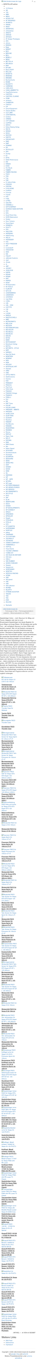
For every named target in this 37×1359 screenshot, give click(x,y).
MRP (7, 350)
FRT (7, 197)
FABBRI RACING (11, 172)
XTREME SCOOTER (12, 592)
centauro (8, 100)
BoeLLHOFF (10, 70)
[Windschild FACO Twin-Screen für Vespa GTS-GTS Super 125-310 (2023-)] (9, 897)
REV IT (8, 438)
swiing (8, 532)
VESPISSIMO (10, 569)
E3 (6, 156)
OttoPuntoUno (10, 377)
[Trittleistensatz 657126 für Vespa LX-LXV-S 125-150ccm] (9, 679)
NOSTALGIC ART (11, 366)
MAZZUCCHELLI (11, 317)
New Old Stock (10, 354)
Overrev (8, 379)
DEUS (8, 133)
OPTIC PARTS (10, 375)
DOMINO (9, 145)
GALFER (8, 203)
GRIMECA (9, 225)
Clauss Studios (10, 111)
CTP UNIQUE (10, 121)
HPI (7, 246)
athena (8, 43)
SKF (7, 498)
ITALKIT (8, 256)
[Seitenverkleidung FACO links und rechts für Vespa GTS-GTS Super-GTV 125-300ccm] (9, 806)
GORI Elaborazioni (12, 217)
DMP (7, 143)
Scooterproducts (11, 452)
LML (7, 303)
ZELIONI (8, 602)
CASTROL (9, 94)
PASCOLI (9, 385)
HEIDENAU (9, 233)
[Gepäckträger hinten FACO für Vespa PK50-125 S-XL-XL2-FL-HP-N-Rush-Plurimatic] (9, 1317)
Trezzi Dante (10, 549)
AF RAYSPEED (10, 20)
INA (7, 254)
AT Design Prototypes (13, 39)
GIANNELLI (9, 205)
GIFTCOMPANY (11, 207)
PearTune (9, 387)
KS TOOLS (9, 287)
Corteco (8, 117)
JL (6, 264)
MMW (7, 340)
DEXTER (8, 135)
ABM (7, 14)
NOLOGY (9, 364)
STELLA (8, 522)
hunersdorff (9, 248)
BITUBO (8, 68)
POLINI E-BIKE (10, 407)
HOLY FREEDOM (11, 244)
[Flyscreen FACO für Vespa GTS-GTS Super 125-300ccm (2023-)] (9, 790)
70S (7, 12)
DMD (7, 141)
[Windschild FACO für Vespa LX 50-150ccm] (9, 824)
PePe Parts (9, 389)
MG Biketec (9, 332)
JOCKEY (8, 268)
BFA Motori (9, 63)
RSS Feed (9, 1340)
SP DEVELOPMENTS (13, 508)
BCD (7, 51)
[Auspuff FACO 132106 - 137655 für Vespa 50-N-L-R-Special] (9, 1227)
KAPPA (8, 272)
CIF (7, 106)
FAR (7, 180)
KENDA (8, 276)
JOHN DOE (9, 270)
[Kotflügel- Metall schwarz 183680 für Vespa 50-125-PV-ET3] (9, 1144)
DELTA (8, 129)
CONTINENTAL (11, 115)
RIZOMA (8, 440)
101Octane (9, 8)
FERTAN (8, 186)
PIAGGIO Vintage (11, 393)
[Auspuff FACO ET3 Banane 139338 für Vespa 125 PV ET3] (9, 1259)
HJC (7, 242)
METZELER (9, 330)
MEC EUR (9, 323)
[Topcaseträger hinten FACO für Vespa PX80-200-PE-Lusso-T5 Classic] (9, 1192)
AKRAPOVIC (10, 29)
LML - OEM (9, 305)
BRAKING (9, 76)
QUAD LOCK (10, 414)
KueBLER (9, 289)
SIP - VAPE (9, 479)
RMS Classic (10, 444)
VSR (7, 584)
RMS (7, 442)
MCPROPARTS (11, 321)
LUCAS (8, 313)
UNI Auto (9, 557)
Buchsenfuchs (10, 80)
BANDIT (8, 49)
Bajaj (7, 47)
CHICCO (8, 104)
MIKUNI (8, 336)
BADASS (8, 45)
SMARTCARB (10, 502)
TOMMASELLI (10, 545)
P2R (7, 381)
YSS (7, 598)
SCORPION (9, 457)
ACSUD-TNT (10, 18)
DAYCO (8, 125)
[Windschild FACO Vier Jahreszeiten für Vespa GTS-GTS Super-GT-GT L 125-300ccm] (9, 1018)
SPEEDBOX (9, 514)
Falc (7, 178)
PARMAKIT (9, 383)
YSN (7, 596)
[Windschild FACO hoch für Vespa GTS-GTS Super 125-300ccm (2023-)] (9, 867)
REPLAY (8, 434)
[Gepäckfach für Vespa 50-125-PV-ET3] (9, 1272)
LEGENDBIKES (11, 293)
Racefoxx (9, 420)
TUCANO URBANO (12, 551)
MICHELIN (9, 334)
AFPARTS (9, 22)
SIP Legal (9, 483)
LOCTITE (9, 307)
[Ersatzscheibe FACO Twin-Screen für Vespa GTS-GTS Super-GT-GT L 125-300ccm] (9, 946)
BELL (7, 55)
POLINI (8, 405)
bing (18, 1354)
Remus (8, 432)
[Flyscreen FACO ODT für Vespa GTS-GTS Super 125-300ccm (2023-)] (9, 774)
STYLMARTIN (10, 526)
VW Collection (10, 586)
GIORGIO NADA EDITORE (14, 209)
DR (7, 147)
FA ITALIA (9, 168)
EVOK (7, 166)
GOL (7, 213)
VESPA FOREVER (11, 563)
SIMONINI (9, 475)
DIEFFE (8, 137)
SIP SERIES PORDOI (13, 487)
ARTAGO (9, 37)
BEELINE (9, 53)
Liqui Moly (9, 299)
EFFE (7, 158)
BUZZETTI (9, 84)
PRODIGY (9, 412)
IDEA (7, 252)
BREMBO (9, 78)
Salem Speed (10, 448)
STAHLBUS (9, 520)
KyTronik (8, 291)
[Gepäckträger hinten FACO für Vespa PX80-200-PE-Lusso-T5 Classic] (9, 1176)
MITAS (8, 338)
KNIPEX (8, 280)
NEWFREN (9, 356)
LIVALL (8, 301)
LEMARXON (10, 295)
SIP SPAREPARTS (12, 491)
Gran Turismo (10, 221)
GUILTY (8, 227)
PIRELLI (8, 397)
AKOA (7, 27)
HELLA (8, 237)
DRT (7, 151)
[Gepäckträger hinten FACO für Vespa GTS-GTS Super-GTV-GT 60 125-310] (9, 1094)
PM (7, 401)
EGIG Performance (12, 160)
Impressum (9, 1345)
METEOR (9, 326)
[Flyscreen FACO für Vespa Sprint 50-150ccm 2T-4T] (9, 837)
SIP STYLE (9, 493)
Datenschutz (10, 1342)
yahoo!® (25, 1354)
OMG (7, 371)
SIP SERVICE (10, 489)
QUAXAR (9, 418)
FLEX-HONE (10, 188)
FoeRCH (8, 190)
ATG (7, 41)
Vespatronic (9, 567)
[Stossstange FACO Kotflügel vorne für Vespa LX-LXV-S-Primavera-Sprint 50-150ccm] (9, 1054)
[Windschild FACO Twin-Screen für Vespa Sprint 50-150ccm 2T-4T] (9, 914)
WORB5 (8, 588)
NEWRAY (9, 358)
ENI (7, 162)
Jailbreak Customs (12, 258)
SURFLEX (9, 530)
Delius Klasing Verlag (12, 127)
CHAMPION (9, 102)
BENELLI (9, 57)
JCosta (8, 262)
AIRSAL (8, 25)
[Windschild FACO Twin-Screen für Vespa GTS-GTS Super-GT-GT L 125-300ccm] (9, 987)
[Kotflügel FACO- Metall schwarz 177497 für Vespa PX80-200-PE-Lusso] (9, 1159)
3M (7, 10)
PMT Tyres (9, 403)
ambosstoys (9, 31)
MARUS (8, 315)
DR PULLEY (10, 149)
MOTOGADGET (11, 342)
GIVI (7, 211)
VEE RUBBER (10, 561)
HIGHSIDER (10, 240)
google (13, 1354)
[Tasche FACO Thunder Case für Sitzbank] (9, 708)
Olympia (8, 369)
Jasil (7, 260)
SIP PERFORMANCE (12, 485)
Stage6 (8, 518)
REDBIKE (9, 430)
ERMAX (8, 164)
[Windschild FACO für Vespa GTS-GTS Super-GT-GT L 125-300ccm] (9, 694)
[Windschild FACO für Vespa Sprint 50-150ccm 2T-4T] (9, 882)
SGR (7, 465)
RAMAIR (8, 422)
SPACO (8, 512)
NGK (7, 360)
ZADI (7, 600)
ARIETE (8, 33)
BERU (8, 59)
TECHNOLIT (10, 538)
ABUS (7, 16)
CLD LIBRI (9, 113)
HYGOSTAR (9, 250)
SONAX (8, 506)
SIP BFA (8, 481)
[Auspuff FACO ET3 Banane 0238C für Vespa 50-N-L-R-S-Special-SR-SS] (9, 1286)
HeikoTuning (10, 235)
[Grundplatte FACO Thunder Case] (9, 721)
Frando (8, 194)
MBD (7, 319)
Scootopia (9, 455)
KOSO (8, 283)
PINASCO (9, 395)
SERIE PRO (9, 463)
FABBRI (8, 170)
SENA (7, 461)
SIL (7, 473)
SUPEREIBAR (10, 528)
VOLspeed (9, 579)
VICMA (8, 575)
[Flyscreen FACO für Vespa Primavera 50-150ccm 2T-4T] (9, 851)
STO (7, 524)
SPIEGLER (9, 516)
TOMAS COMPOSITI (12, 543)
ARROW (8, 35)
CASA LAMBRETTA (12, 90)
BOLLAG (8, 72)
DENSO (8, 131)
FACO (8, 174)
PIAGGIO (9, 391)
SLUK (7, 500)
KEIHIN (8, 274)
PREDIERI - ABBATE (12, 409)
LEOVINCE (9, 297)
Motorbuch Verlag (11, 344)
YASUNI (8, 594)
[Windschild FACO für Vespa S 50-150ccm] (9, 1004)
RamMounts (10, 424)
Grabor (8, 219)
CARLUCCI (9, 88)
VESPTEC (9, 571)
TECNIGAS (9, 541)
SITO (7, 495)
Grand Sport (10, 223)
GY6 (7, 229)
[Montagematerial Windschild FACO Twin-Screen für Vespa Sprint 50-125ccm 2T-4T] (9, 736)
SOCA (8, 504)
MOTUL (8, 346)
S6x (7, 446)
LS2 (7, 309)
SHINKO (8, 467)
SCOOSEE (9, 450)
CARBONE (9, 86)
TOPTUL (8, 547)
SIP (7, 477)
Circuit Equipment (11, 108)
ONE (7, 373)
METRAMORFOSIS (12, 328)
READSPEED (10, 428)
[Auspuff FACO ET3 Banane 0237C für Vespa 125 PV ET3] (9, 1302)
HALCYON (9, 231)
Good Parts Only (11, 215)
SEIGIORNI (9, 459)
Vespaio (8, 565)
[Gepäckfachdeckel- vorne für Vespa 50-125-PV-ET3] (9, 1130)
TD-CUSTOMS (10, 536)
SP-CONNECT (10, 510)
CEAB (7, 98)
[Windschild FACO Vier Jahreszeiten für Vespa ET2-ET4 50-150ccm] (9, 1037)
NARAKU (9, 352)
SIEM (7, 471)
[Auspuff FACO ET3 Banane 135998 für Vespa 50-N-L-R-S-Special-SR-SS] (9, 1243)
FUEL (7, 199)
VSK (7, 581)
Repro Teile (9, 436)
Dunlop (8, 154)
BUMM (8, 82)
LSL (7, 311)
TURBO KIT (9, 553)
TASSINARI (9, 534)
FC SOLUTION (10, 182)
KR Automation (10, 285)
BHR (7, 65)
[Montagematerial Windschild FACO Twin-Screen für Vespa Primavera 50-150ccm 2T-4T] (9, 755)
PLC (7, 399)
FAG (7, 176)
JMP (7, 266)
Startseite (9, 605)
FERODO (9, 184)
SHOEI (8, 469)
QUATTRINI (9, 416)
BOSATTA (9, 74)
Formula (8, 192)
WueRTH (9, 590)
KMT (7, 278)
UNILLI (8, 559)
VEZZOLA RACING (12, 573)
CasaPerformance (11, 92)
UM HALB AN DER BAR (13, 555)
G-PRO (8, 201)
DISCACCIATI (10, 139)
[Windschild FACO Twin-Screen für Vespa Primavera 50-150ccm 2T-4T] (9, 930)
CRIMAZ (8, 119)
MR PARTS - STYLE (12, 348)
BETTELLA (9, 61)
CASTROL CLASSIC (12, 96)
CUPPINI (8, 123)
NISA (7, 362)
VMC (7, 577)
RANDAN (9, 426)
